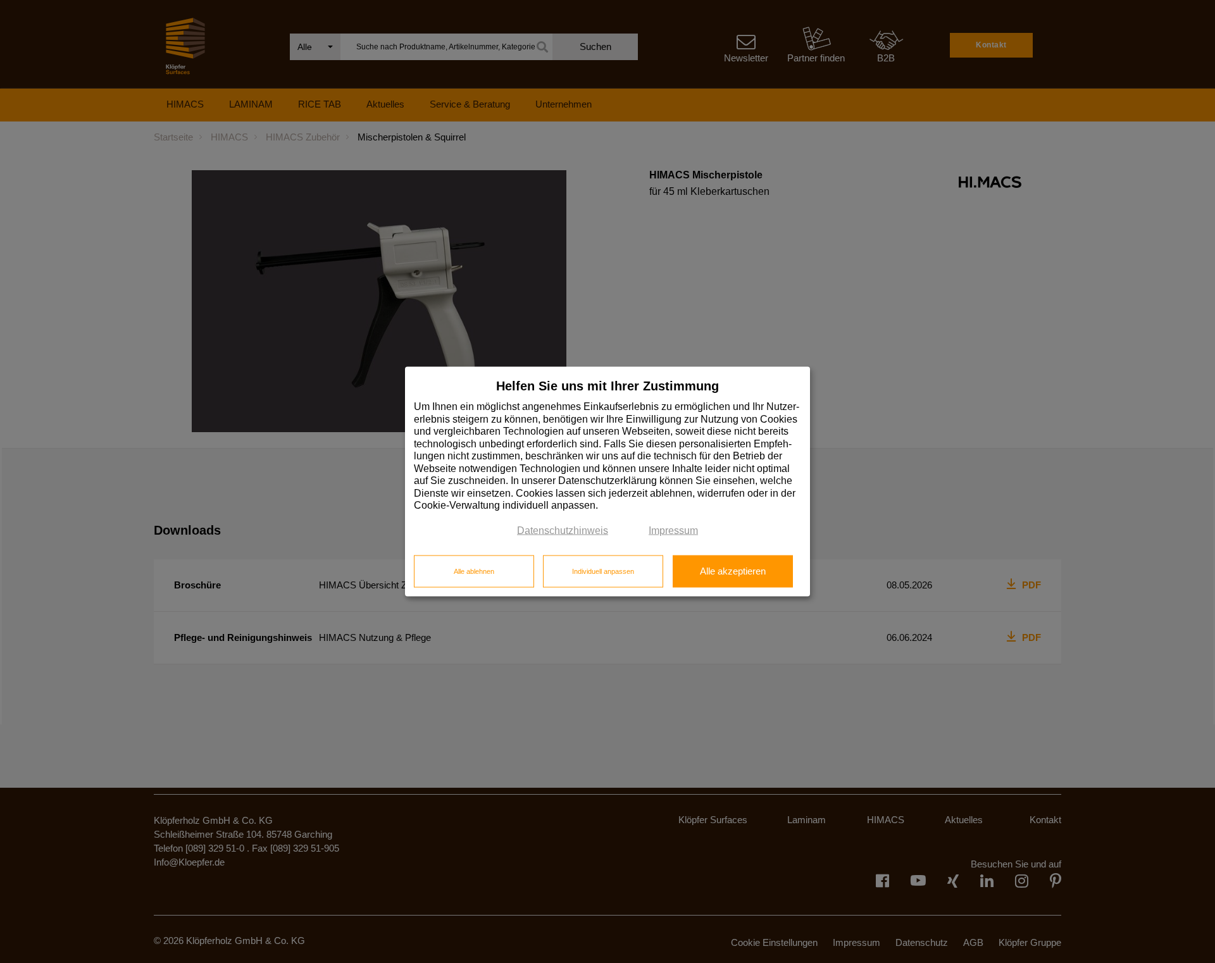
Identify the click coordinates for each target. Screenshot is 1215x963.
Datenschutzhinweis (562, 530)
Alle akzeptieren (733, 571)
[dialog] (607, 482)
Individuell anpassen (603, 571)
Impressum (673, 530)
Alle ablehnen (474, 571)
